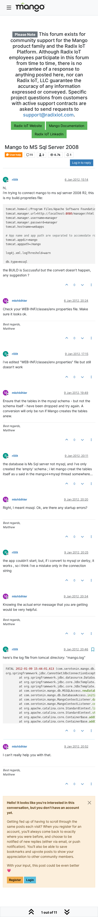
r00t (15, 179)
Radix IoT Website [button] (28, 126)
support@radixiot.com (48, 115)
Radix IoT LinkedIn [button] (49, 134)
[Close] (89, 802)
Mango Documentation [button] (66, 126)
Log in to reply (81, 162)
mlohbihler (19, 300)
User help (15, 154)
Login (30, 880)
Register (15, 880)
